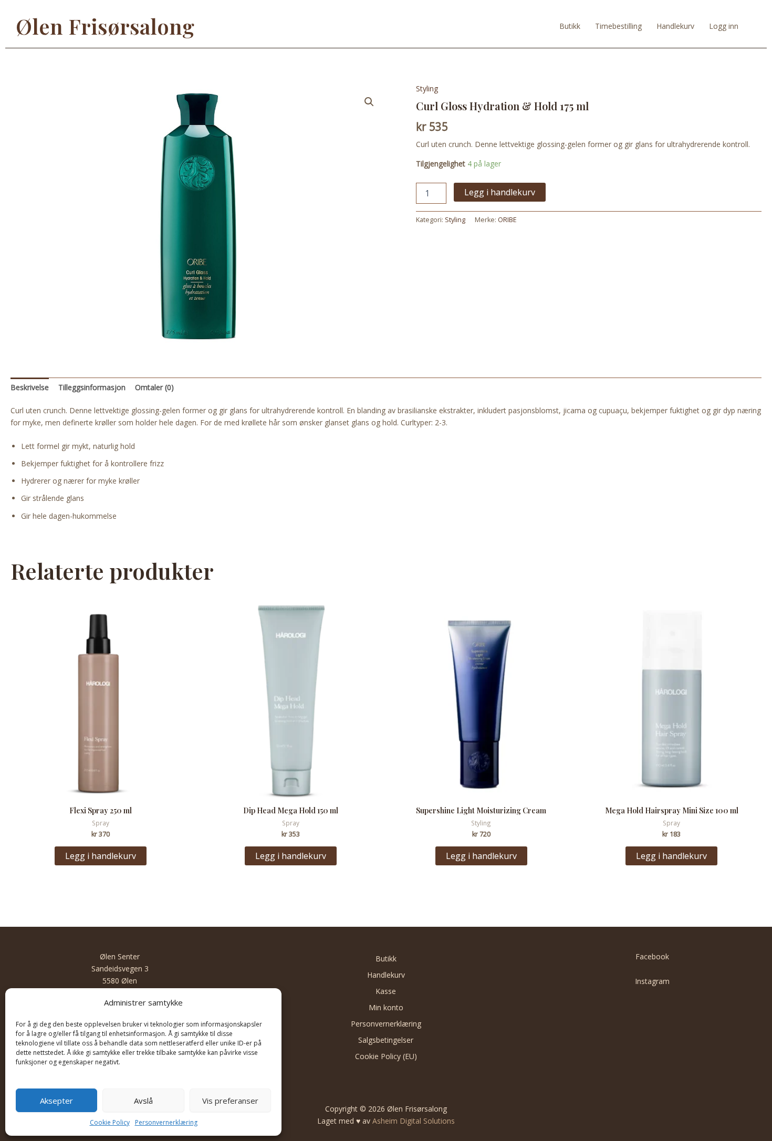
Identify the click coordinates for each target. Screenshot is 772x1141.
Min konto (386, 1007)
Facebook (652, 956)
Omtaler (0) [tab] (154, 387)
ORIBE (507, 219)
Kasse (385, 991)
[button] (369, 101)
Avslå (143, 1100)
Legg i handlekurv (499, 192)
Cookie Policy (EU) (386, 1056)
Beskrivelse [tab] (30, 387)
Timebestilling (618, 26)
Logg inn (723, 26)
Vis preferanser (230, 1100)
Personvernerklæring (166, 1122)
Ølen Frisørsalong (105, 26)
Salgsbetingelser (385, 1040)
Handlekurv (675, 26)
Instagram (652, 981)
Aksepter (56, 1100)
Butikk (569, 26)
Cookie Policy (110, 1122)
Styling (427, 88)
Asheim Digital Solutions (413, 1121)
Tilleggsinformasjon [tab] (92, 387)
